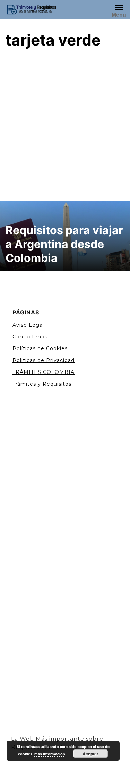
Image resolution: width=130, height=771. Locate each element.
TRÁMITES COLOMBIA (43, 372)
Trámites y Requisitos (41, 384)
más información (49, 753)
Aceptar (90, 754)
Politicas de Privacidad (43, 360)
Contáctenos (29, 337)
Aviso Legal (28, 325)
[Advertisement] (65, 124)
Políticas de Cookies (40, 348)
